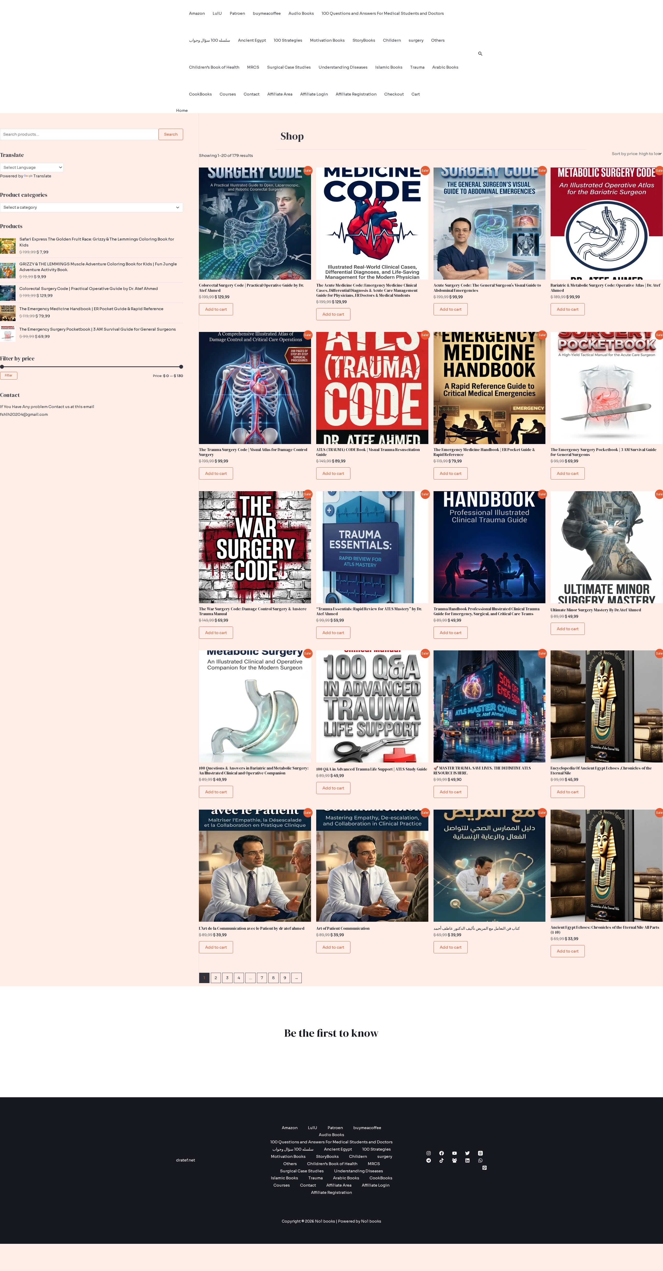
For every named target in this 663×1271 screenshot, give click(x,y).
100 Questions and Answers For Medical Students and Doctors (383, 13)
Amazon (197, 13)
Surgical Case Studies (289, 67)
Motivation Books (327, 40)
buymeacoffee (267, 13)
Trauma (417, 67)
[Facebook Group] (454, 1160)
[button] (480, 53)
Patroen (237, 13)
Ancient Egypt (252, 40)
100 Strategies (288, 40)
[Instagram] (428, 1153)
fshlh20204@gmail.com (24, 414)
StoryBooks (363, 40)
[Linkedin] (467, 1160)
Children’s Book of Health (214, 67)
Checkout (394, 94)
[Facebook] (441, 1153)
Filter (8, 375)
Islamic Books (388, 67)
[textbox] (89, 207)
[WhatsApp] (480, 1160)
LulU (217, 13)
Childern (392, 40)
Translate (42, 175)
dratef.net (185, 1160)
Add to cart (216, 309)
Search (171, 134)
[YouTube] (454, 1153)
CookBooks (200, 94)
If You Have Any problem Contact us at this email (47, 406)
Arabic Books (445, 67)
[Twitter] (467, 1153)
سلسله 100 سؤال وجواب (209, 40)
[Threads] (480, 1153)
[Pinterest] (484, 1167)
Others (438, 40)
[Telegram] (428, 1160)
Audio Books (301, 13)
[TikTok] (441, 1160)
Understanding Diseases (343, 67)
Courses (228, 94)
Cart (416, 94)
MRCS (253, 67)
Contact (252, 94)
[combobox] (91, 207)
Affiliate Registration (356, 94)
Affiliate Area (279, 94)
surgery (416, 40)
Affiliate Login (314, 94)
